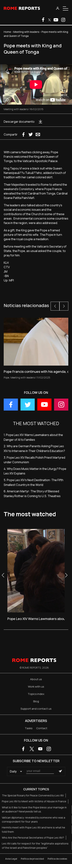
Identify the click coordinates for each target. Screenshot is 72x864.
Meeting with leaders (26, 32)
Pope (6, 377)
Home (7, 32)
